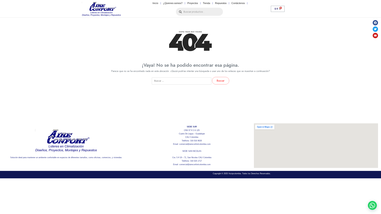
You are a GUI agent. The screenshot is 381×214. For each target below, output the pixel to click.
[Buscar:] (181, 82)
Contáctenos (238, 3)
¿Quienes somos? (172, 3)
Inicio (155, 3)
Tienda (206, 3)
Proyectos (192, 3)
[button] (372, 205)
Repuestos (221, 3)
